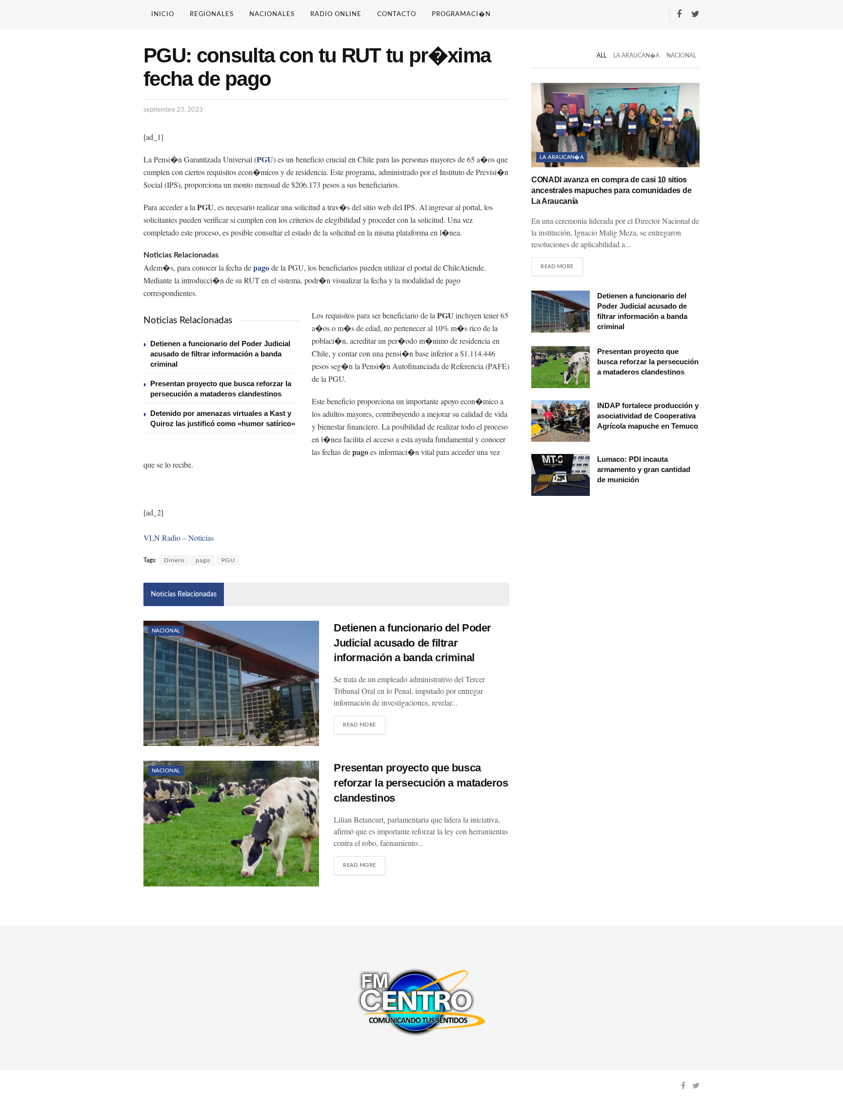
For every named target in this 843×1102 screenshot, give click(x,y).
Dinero (174, 560)
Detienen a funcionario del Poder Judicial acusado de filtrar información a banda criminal (220, 353)
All (601, 56)
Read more (359, 725)
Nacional (166, 630)
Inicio (162, 14)
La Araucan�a (636, 56)
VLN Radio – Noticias (178, 537)
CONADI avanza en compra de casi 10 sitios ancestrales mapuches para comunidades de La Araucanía (611, 191)
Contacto (396, 14)
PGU (228, 560)
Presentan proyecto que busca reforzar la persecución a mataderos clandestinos (421, 783)
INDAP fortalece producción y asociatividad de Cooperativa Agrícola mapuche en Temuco (648, 415)
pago (203, 560)
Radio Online (335, 14)
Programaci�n (461, 14)
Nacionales (272, 14)
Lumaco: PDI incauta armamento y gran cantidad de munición (643, 469)
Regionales (212, 14)
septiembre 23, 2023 (173, 110)
